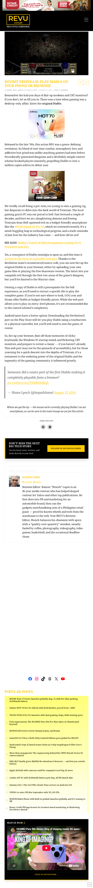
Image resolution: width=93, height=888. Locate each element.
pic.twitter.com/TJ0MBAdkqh (28, 383)
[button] (86, 19)
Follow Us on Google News (66, 448)
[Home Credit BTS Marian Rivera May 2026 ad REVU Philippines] (46, 185)
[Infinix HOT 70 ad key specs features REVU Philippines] (46, 124)
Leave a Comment (61, 90)
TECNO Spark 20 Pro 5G (29, 226)
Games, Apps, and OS (15, 90)
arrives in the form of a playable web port (31, 258)
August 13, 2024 (65, 393)
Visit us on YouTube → (46, 875)
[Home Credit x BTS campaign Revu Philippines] (46, 5)
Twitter (38, 482)
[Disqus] (46, 573)
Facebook (28, 482)
